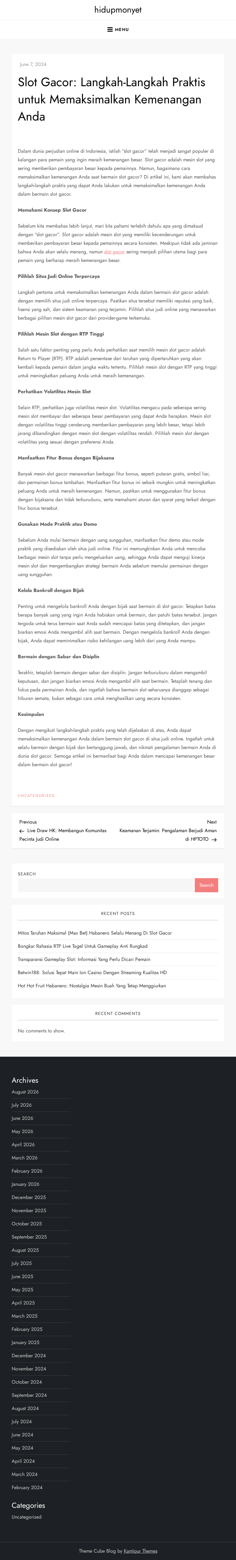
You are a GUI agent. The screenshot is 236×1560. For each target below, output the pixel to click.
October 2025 (27, 1223)
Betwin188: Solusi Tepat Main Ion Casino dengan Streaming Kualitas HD (92, 972)
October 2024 (27, 1381)
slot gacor (114, 251)
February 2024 (27, 1487)
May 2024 (22, 1447)
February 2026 (27, 1170)
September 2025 (29, 1236)
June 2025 (22, 1276)
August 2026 (25, 1091)
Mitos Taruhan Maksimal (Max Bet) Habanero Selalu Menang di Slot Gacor (95, 932)
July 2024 (22, 1421)
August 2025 (25, 1250)
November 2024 (29, 1368)
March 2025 (24, 1316)
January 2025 (25, 1342)
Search (27, 874)
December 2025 (29, 1197)
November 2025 (29, 1210)
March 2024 (24, 1474)
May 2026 (22, 1131)
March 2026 (24, 1157)
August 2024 (25, 1408)
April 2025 (23, 1302)
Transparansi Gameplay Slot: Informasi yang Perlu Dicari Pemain (84, 959)
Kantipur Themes (140, 1550)
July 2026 (22, 1105)
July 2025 (22, 1263)
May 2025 (22, 1289)
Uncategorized (36, 795)
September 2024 (29, 1395)
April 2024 (23, 1461)
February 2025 (27, 1329)
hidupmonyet (118, 9)
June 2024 (22, 1434)
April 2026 (23, 1144)
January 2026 (25, 1184)
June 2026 (22, 1118)
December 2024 (29, 1355)
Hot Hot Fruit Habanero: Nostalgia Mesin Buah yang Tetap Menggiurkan (92, 985)
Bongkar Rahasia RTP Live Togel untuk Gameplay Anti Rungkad (83, 946)
